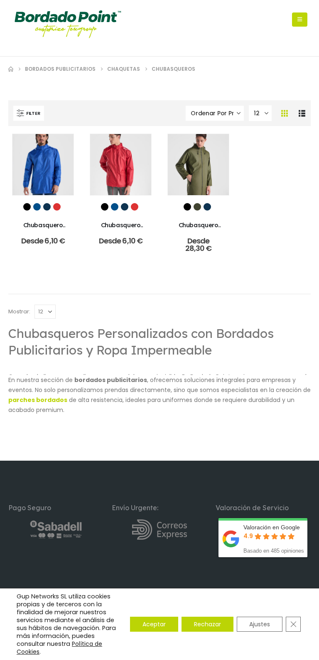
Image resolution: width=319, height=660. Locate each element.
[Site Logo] (67, 24)
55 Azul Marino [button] (47, 207)
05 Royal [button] (37, 207)
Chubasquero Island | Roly (43, 229)
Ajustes (259, 624)
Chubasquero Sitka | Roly (198, 229)
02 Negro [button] (27, 207)
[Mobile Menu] (299, 19)
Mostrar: (19, 311)
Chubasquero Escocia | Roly (120, 229)
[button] (28, 113)
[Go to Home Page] (10, 69)
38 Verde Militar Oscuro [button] (197, 207)
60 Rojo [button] (57, 207)
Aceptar (154, 624)
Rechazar (207, 624)
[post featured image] (43, 164)
